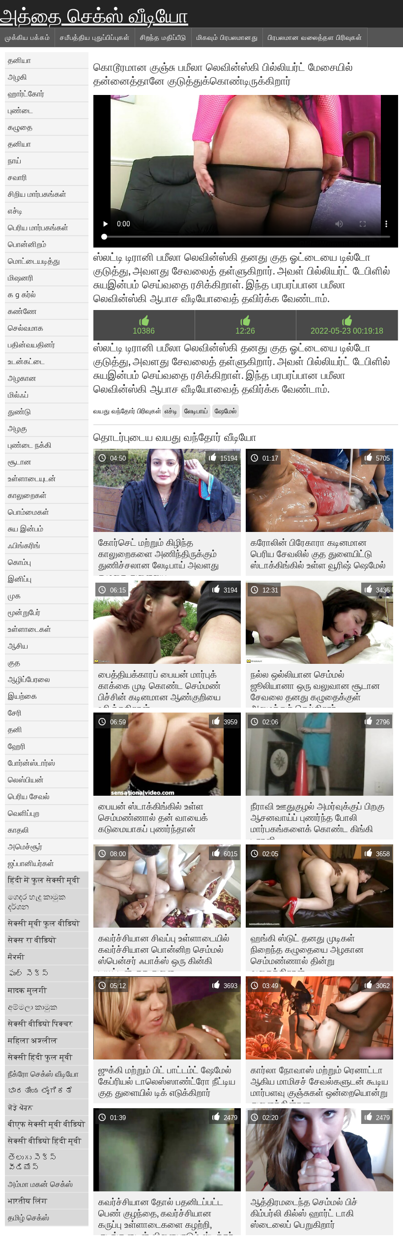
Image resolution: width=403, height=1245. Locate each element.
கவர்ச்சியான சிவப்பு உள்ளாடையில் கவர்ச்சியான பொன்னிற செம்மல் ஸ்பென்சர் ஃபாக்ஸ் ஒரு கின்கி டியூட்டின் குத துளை (164, 951)
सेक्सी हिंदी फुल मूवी (40, 1057)
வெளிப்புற (23, 813)
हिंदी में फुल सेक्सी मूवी (44, 880)
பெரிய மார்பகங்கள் (38, 227)
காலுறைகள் (27, 495)
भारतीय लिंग (27, 1201)
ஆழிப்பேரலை (29, 679)
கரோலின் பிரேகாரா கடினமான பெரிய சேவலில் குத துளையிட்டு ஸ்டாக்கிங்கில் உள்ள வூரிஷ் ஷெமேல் (318, 553)
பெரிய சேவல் (29, 796)
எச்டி (15, 211)
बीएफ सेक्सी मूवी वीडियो (46, 1124)
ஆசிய (18, 646)
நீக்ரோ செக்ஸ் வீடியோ (43, 1074)
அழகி (17, 77)
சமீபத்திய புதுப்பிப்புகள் (95, 37)
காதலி (18, 830)
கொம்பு (19, 562)
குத (14, 662)
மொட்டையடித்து (34, 261)
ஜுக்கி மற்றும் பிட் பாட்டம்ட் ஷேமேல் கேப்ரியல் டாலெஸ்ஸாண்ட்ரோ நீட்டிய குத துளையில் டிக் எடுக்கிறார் (166, 1081)
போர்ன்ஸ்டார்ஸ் (31, 763)
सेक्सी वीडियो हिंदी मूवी (44, 1141)
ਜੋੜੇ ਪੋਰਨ (20, 1107)
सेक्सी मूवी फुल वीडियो (44, 923)
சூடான (19, 462)
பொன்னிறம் (27, 244)
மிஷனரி (20, 277)
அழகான (22, 378)
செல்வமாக (25, 328)
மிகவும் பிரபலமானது (227, 37)
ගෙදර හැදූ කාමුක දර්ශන (36, 901)
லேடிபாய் (196, 411)
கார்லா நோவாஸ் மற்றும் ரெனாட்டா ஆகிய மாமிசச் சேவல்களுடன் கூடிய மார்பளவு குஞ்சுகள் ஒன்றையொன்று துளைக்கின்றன (319, 1083)
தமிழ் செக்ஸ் (28, 1217)
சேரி (15, 712)
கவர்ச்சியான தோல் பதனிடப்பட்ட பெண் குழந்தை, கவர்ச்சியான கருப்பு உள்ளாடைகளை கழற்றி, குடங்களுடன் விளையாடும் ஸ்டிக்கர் (165, 1215)
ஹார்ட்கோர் (26, 93)
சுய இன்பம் (25, 528)
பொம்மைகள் (28, 512)
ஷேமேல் (225, 411)
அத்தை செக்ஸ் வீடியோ (94, 16)
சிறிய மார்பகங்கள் (37, 194)
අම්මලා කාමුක (32, 1007)
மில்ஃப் (18, 395)
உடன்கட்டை (26, 361)
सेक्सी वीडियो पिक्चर (40, 1023)
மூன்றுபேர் (24, 612)
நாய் (14, 160)
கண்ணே (22, 311)
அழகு (17, 428)
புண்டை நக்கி (30, 445)
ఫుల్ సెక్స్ (28, 973)
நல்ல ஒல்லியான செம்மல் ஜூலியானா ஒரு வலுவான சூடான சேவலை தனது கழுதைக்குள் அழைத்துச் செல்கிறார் (315, 688)
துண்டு (19, 411)
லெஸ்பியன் (26, 779)
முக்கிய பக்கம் (27, 37)
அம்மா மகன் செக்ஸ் (40, 1184)
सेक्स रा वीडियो (32, 940)
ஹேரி (17, 746)
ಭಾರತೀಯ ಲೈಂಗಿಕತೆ (40, 1090)
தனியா (19, 60)
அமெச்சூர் (25, 846)
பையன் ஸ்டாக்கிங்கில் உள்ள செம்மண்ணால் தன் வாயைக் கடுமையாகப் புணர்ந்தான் (153, 817)
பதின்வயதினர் (31, 344)
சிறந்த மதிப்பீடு (163, 37)
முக (14, 595)
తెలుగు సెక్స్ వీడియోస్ (32, 1162)
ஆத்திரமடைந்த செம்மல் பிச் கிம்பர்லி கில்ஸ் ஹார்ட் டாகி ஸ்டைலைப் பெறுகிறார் (304, 1213)
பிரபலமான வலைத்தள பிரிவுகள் (315, 37)
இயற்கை (22, 696)
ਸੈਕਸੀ (16, 957)
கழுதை (20, 127)
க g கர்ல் (22, 294)
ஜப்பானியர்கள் (31, 863)
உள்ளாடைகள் (29, 629)
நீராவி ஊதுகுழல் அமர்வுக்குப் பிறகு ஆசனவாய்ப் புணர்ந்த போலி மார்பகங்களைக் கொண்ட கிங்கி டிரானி (317, 820)
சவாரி (17, 177)
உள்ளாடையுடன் (32, 478)
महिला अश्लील (33, 1040)
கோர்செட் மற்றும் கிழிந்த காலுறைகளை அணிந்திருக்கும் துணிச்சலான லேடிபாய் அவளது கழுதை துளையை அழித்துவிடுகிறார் (158, 556)
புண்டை (20, 110)
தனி (15, 729)
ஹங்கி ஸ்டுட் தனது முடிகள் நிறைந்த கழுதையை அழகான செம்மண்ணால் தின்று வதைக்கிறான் (307, 951)
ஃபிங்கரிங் (24, 545)
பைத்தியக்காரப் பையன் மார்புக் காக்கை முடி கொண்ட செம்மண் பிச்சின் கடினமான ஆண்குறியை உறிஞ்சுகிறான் (159, 688)
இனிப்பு (19, 579)
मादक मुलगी (27, 990)
